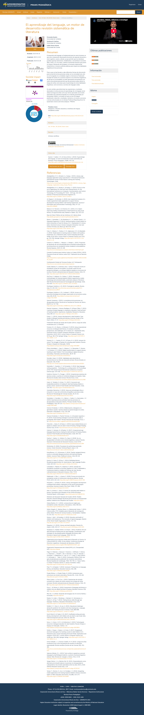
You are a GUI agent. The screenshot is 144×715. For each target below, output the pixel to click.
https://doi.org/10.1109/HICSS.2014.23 (71, 371)
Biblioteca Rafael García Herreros (77, 692)
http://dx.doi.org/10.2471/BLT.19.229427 (58, 522)
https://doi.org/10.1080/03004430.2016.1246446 (61, 619)
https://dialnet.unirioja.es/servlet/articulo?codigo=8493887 (63, 346)
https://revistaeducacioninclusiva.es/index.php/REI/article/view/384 (65, 443)
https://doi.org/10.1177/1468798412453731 (59, 458)
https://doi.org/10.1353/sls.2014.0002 (66, 464)
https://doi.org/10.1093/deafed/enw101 (63, 387)
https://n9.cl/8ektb (55, 549)
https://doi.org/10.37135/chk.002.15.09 (65, 515)
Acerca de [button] (56, 12)
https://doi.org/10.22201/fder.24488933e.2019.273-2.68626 (64, 306)
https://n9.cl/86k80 (52, 206)
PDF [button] (35, 49)
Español (94, 100)
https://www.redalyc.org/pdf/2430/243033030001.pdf (64, 421)
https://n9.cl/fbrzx (79, 500)
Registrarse (132, 4)
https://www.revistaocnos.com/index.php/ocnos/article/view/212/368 (66, 379)
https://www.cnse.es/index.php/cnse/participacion (60, 264)
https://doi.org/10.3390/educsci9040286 (58, 570)
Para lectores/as (96, 76)
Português (95, 103)
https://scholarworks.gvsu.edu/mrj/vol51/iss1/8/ (72, 427)
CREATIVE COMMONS (77, 686)
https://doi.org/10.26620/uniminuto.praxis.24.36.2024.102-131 (65, 162)
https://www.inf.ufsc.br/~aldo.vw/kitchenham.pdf (60, 450)
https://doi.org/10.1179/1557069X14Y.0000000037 (61, 603)
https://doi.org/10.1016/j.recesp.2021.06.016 (59, 564)
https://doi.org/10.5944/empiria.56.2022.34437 (60, 395)
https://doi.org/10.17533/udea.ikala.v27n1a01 (59, 658)
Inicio (28, 18)
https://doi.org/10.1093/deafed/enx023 (58, 435)
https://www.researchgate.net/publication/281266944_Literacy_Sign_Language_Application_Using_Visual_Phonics (66, 184)
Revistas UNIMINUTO (8, 12)
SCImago (75, 711)
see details (34, 104)
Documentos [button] (72, 12)
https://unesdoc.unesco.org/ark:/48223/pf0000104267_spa (63, 545)
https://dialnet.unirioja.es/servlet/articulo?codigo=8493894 (63, 627)
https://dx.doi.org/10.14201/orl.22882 (57, 577)
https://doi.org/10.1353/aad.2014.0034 (57, 488)
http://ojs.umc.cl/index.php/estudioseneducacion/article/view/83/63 (65, 363)
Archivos (25, 12)
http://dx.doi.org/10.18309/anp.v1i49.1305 (72, 527)
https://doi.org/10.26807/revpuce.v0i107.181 (72, 480)
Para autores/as (96, 80)
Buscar (138, 12)
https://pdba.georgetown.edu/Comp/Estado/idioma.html (62, 217)
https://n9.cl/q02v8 (58, 595)
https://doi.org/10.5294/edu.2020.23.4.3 (58, 507)
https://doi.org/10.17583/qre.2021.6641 (66, 314)
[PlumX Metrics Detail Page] (35, 93)
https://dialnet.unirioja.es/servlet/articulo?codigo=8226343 (63, 668)
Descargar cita (70, 166)
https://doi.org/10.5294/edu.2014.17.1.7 (58, 413)
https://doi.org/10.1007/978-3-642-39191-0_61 (60, 228)
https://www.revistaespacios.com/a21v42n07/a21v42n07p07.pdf (65, 250)
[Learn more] (33, 148)
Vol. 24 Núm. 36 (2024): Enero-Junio (49, 18)
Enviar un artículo (96, 111)
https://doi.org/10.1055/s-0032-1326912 (58, 537)
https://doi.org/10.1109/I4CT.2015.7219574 (59, 196)
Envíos (64, 12)
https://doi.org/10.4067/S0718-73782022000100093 (65, 274)
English (94, 96)
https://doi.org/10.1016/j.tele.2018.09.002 (58, 355)
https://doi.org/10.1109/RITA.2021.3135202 (64, 283)
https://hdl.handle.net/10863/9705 (75, 494)
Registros (39, 12)
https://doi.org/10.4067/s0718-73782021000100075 (62, 474)
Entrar (140, 4)
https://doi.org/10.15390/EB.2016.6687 (58, 676)
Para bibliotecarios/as (98, 83)
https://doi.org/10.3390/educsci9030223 (61, 591)
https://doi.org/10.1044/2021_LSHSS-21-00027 (60, 611)
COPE (67, 686)
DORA (62, 686)
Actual (19, 12)
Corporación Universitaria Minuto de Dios (52, 692)
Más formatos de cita (56, 166)
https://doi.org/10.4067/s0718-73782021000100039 (64, 585)
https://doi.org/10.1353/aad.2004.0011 (69, 320)
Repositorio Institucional (96, 692)
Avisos (32, 12)
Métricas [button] (47, 12)
